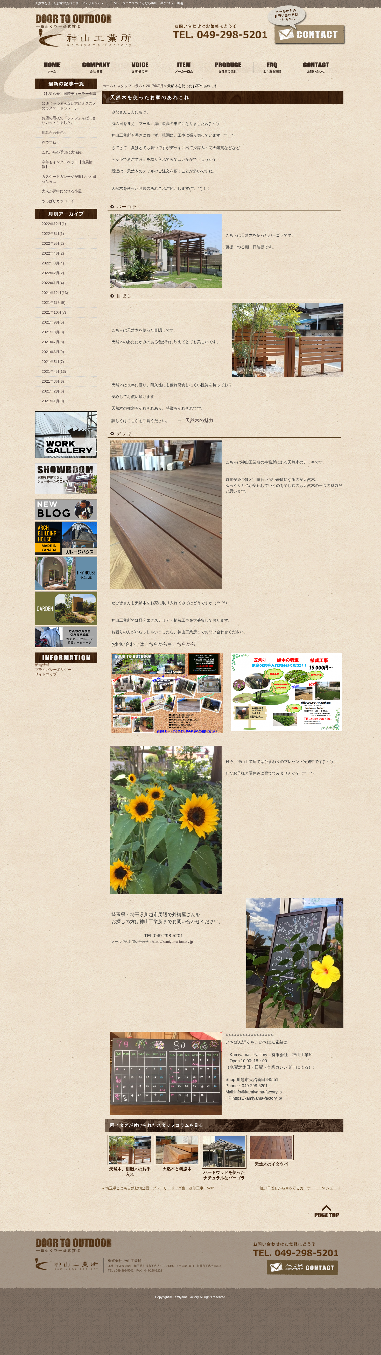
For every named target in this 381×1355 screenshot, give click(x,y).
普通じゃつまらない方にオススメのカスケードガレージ (69, 105)
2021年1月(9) (53, 401)
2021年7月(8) (53, 342)
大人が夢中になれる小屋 (62, 191)
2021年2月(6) (53, 391)
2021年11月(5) (54, 302)
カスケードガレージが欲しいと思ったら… (69, 178)
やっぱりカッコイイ (58, 201)
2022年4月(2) (53, 253)
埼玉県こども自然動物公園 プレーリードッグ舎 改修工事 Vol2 (159, 1188)
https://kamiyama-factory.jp (172, 942)
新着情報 (42, 665)
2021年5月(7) (53, 362)
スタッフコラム (129, 86)
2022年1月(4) (53, 283)
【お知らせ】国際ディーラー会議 (69, 94)
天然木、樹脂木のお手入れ (130, 1172)
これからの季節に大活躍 (62, 152)
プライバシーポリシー (53, 670)
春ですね (49, 142)
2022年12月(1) (54, 224)
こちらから (183, 644)
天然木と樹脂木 (177, 1169)
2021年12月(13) (55, 293)
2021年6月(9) (53, 352)
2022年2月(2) (53, 273)
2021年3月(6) (53, 381)
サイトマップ (46, 674)
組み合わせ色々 (54, 132)
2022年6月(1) (53, 233)
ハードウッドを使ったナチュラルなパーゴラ (224, 1175)
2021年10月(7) (54, 312)
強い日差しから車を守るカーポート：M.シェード (300, 1188)
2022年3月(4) (53, 263)
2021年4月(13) (54, 371)
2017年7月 (155, 86)
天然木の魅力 (199, 420)
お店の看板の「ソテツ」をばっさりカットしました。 (69, 120)
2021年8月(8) (53, 332)
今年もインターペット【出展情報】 (67, 164)
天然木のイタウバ (271, 1164)
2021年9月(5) (53, 322)
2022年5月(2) (53, 243)
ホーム (107, 86)
